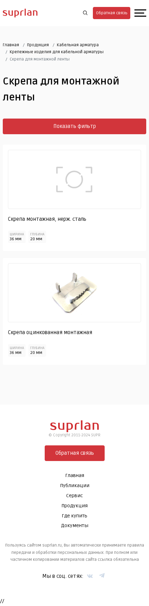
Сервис (74, 496)
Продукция (38, 45)
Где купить (74, 516)
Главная (11, 45)
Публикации (74, 485)
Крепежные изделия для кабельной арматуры (57, 52)
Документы (74, 525)
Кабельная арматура (78, 45)
